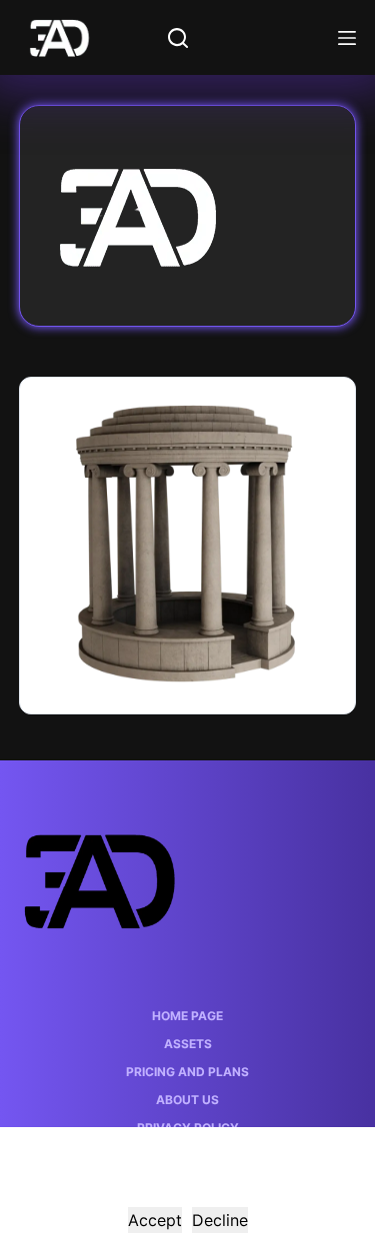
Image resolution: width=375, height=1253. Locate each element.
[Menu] (347, 38)
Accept (155, 1220)
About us (187, 1099)
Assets (188, 1043)
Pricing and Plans (187, 1071)
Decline (220, 1220)
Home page (187, 1015)
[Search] (178, 38)
